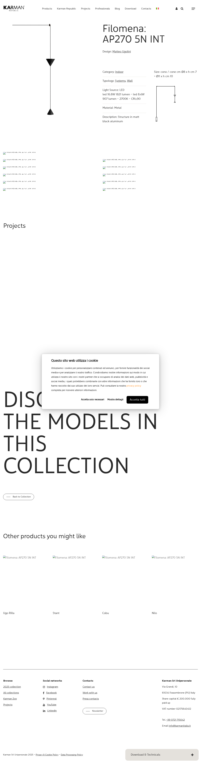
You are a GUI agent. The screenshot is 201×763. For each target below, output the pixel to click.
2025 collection (12, 687)
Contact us (89, 687)
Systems (120, 81)
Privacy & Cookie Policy (47, 755)
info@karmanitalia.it (180, 726)
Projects (7, 705)
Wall (130, 81)
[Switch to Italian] (157, 9)
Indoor (119, 72)
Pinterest (51, 699)
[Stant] (75, 582)
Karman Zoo (10, 699)
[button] (193, 8)
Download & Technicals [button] (145, 754)
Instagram (52, 687)
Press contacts (91, 699)
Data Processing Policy (72, 755)
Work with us (90, 693)
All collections (11, 693)
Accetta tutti (137, 399)
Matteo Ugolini (121, 51)
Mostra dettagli (115, 400)
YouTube (51, 705)
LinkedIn (52, 711)
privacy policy (133, 386)
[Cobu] (125, 582)
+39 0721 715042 (175, 720)
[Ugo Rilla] (26, 582)
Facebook (51, 693)
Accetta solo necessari (92, 400)
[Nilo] (175, 582)
